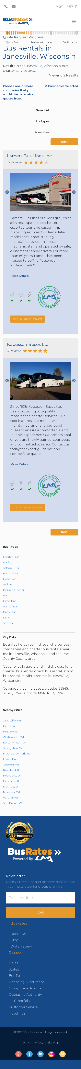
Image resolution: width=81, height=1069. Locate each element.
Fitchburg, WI (12, 775)
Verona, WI (10, 797)
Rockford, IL (11, 770)
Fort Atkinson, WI (15, 742)
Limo (6, 617)
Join (40, 912)
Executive (9, 579)
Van (5, 595)
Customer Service (23, 1007)
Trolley (7, 584)
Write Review (21, 946)
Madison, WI (11, 792)
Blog (14, 940)
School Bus (11, 568)
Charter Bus (11, 557)
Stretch (8, 623)
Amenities (42, 132)
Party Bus (9, 612)
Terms (26, 1042)
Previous (7, 192)
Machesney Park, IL (16, 753)
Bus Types (42, 121)
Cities (13, 963)
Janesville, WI (12, 720)
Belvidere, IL (11, 781)
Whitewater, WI (13, 737)
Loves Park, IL (12, 759)
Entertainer (10, 573)
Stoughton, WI (13, 748)
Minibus (8, 562)
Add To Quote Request (27, 319)
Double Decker (13, 590)
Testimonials (19, 1001)
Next (64, 142)
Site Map (52, 1042)
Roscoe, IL (10, 731)
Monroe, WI (11, 786)
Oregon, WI (11, 764)
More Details (19, 276)
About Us (18, 934)
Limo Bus (9, 601)
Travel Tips (17, 1013)
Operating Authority (25, 994)
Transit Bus (10, 606)
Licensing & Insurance (26, 982)
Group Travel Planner (26, 988)
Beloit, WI (9, 726)
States (14, 969)
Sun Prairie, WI (13, 803)
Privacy (38, 1042)
